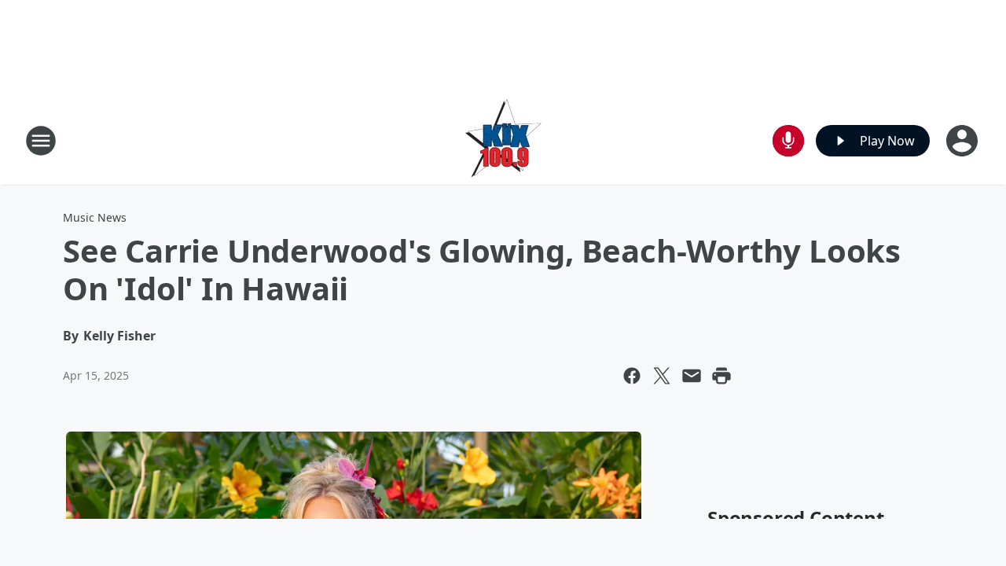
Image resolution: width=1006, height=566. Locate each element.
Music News (95, 217)
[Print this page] (721, 376)
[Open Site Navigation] (41, 140)
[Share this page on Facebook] (632, 376)
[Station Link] (503, 140)
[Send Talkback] (788, 140)
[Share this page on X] (662, 376)
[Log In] (963, 140)
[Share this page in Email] (692, 376)
